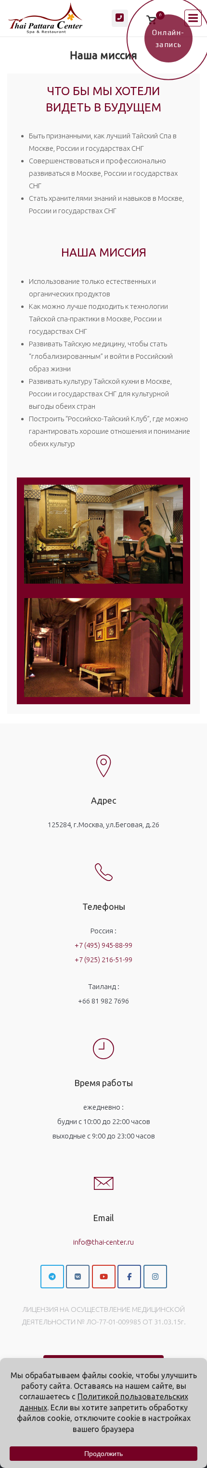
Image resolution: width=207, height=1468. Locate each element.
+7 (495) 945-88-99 (103, 945)
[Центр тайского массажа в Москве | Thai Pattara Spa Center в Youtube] (104, 1276)
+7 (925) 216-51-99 (103, 959)
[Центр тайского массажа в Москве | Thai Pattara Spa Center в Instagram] (155, 1276)
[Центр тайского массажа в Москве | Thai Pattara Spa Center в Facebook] (129, 1276)
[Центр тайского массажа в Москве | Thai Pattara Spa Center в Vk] (78, 1276)
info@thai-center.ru (103, 1242)
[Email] (103, 1175)
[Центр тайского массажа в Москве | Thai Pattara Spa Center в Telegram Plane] (52, 1276)
